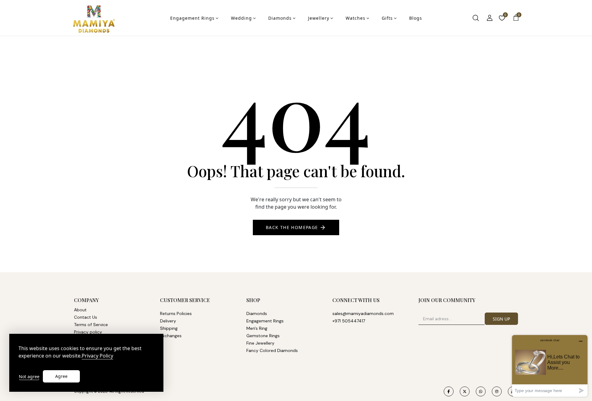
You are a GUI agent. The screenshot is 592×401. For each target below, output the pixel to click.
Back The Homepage (292, 227)
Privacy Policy (97, 356)
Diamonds (280, 18)
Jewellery (318, 18)
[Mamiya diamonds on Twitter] (465, 391)
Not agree (29, 376)
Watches (355, 18)
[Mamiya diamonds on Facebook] (449, 391)
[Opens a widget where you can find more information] (550, 366)
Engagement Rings (192, 18)
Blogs (415, 18)
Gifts (387, 18)
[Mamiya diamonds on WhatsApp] (481, 391)
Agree (61, 376)
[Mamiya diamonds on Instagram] (497, 391)
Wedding (241, 18)
